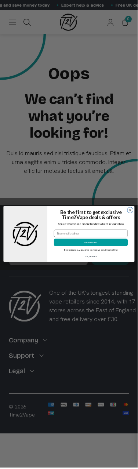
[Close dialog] (130, 210)
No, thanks (90, 256)
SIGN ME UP (90, 242)
